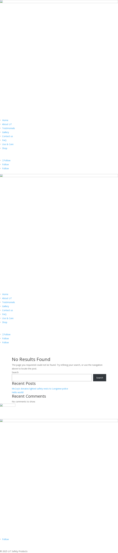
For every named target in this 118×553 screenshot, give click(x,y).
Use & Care (8, 144)
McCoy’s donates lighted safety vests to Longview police (40, 388)
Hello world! (18, 392)
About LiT (7, 124)
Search (15, 372)
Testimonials (8, 128)
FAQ (4, 140)
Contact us (7, 136)
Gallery (5, 132)
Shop (4, 148)
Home (5, 120)
